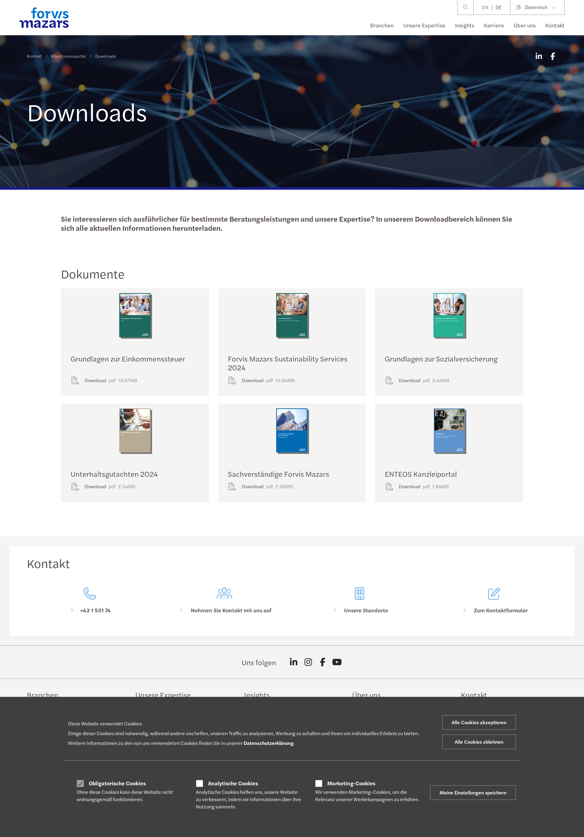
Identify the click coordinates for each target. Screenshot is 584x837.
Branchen (382, 25)
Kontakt (555, 25)
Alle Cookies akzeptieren (479, 722)
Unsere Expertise (424, 25)
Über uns (525, 25)
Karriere (494, 25)
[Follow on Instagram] (308, 662)
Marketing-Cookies (351, 783)
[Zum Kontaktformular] (494, 600)
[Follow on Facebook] (322, 662)
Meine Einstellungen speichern (473, 792)
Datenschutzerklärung (269, 742)
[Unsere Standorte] (359, 600)
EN (485, 7)
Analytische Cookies (233, 783)
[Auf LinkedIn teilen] (538, 55)
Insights (464, 25)
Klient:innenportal (68, 56)
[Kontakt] (89, 600)
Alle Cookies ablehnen (479, 741)
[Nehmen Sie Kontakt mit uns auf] (224, 600)
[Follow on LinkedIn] (293, 662)
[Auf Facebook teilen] (552, 55)
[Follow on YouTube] (337, 662)
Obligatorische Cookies (117, 783)
